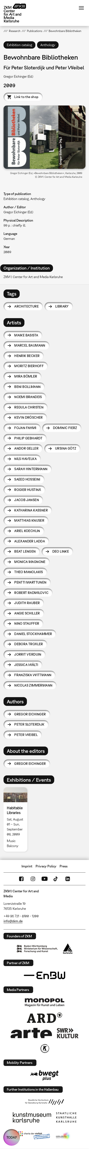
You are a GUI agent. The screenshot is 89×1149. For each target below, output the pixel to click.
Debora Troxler (28, 644)
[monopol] (44, 1002)
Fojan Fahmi (25, 428)
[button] (44, 137)
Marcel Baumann (29, 345)
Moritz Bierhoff (29, 366)
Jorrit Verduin (27, 654)
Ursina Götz (65, 448)
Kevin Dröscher (28, 417)
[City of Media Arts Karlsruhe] (63, 1136)
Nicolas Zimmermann (33, 685)
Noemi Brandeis (28, 397)
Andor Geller (26, 448)
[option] (17, 819)
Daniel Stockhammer (33, 634)
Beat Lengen (25, 551)
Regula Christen (28, 407)
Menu (81, 7)
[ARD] (44, 1018)
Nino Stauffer (26, 623)
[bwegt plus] (44, 1075)
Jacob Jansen (26, 500)
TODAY (11, 1137)
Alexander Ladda (29, 541)
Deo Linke (60, 551)
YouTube (44, 878)
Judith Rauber (27, 603)
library (62, 306)
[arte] (31, 1033)
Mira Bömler (25, 376)
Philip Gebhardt (28, 438)
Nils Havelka (25, 459)
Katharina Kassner (31, 510)
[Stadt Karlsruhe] (68, 948)
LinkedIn (68, 878)
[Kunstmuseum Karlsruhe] (32, 1117)
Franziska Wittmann (32, 675)
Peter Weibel (26, 735)
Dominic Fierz (65, 428)
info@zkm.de (13, 921)
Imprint (27, 866)
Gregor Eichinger (30, 714)
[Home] (18, 13)
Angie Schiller (27, 613)
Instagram (33, 878)
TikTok (56, 878)
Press (63, 866)
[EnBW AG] (44, 975)
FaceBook (21, 878)
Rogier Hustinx (27, 490)
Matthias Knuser (29, 520)
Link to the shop (26, 97)
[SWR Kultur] (67, 1033)
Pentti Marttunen (30, 582)
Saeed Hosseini (27, 479)
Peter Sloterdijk (29, 724)
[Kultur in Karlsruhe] (44, 1048)
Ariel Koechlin (27, 531)
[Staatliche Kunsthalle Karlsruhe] (66, 1117)
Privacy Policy (46, 866)
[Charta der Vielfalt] (34, 1136)
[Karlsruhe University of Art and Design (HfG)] (44, 1102)
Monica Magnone (30, 562)
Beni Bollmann (27, 387)
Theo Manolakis (28, 572)
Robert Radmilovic (31, 593)
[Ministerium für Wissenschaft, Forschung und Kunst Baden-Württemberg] (37, 949)
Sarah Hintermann (30, 469)
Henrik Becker (27, 356)
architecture (26, 306)
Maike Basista (26, 335)
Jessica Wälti (26, 665)
